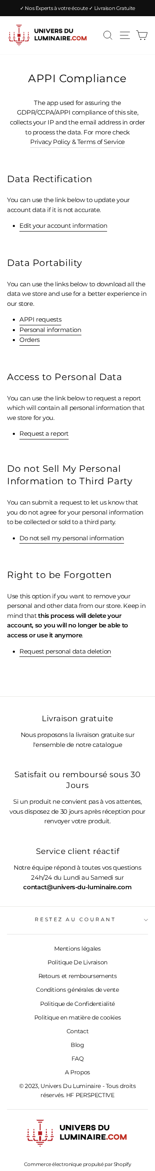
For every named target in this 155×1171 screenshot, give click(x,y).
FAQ (78, 1058)
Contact (77, 1031)
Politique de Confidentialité (77, 1003)
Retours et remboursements (77, 976)
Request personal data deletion (65, 651)
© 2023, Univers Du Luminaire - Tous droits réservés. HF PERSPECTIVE (77, 1090)
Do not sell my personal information (71, 538)
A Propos (77, 1072)
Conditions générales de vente (77, 989)
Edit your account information (63, 225)
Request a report (44, 433)
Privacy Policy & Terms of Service (77, 142)
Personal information (50, 330)
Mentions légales (77, 948)
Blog (77, 1045)
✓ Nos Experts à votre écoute (54, 8)
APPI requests (40, 319)
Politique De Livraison (77, 962)
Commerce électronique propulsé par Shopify (77, 1164)
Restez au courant (75, 919)
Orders (29, 340)
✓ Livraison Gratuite (112, 8)
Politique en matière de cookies (77, 1017)
